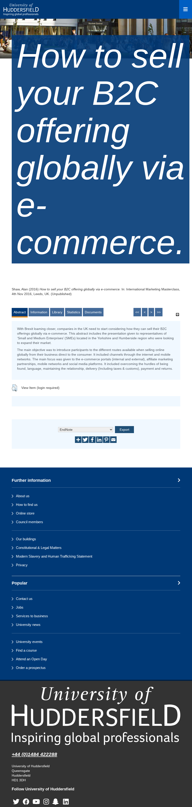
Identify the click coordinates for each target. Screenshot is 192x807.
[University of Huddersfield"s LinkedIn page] (66, 802)
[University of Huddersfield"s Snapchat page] (56, 802)
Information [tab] (38, 312)
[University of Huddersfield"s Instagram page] (46, 802)
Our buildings (26, 539)
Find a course (26, 650)
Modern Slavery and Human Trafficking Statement (54, 556)
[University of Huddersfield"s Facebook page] (26, 802)
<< (137, 312)
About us (23, 496)
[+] (177, 314)
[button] (14, 387)
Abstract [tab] (20, 312)
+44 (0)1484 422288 (34, 754)
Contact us (24, 599)
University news (28, 625)
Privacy (22, 565)
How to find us (27, 505)
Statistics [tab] (73, 312)
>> (159, 312)
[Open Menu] (185, 9)
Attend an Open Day (31, 659)
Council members (29, 522)
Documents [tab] (93, 312)
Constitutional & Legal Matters (39, 548)
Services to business (32, 616)
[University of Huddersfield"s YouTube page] (36, 802)
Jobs (19, 607)
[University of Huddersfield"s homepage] (96, 716)
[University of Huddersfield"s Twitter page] (16, 802)
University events (29, 642)
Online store (25, 513)
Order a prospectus (31, 668)
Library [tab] (57, 312)
